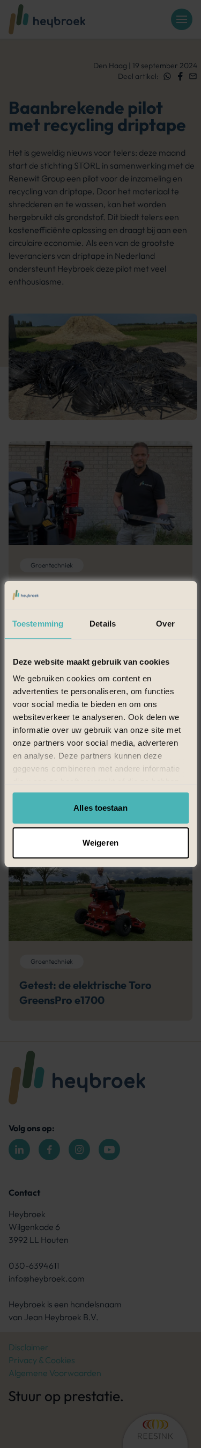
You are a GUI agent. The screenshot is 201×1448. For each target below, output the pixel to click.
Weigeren (100, 842)
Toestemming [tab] (37, 623)
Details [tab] (103, 623)
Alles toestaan (100, 807)
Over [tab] (165, 623)
